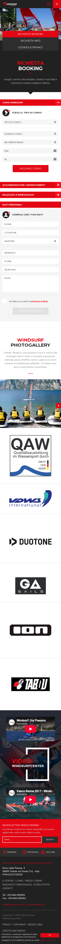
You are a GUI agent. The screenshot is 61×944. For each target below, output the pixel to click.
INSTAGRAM (32, 852)
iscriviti (50, 839)
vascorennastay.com (35, 904)
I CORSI (19, 881)
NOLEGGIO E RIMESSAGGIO (17, 884)
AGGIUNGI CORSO (30, 168)
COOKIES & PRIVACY (30, 47)
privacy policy (39, 301)
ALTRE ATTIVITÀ (41, 884)
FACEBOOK (12, 852)
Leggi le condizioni (47, 940)
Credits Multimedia (13, 931)
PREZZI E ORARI (33, 881)
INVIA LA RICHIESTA (30, 311)
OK (50, 935)
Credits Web (34, 924)
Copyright (19, 924)
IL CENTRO (8, 881)
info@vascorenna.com (13, 904)
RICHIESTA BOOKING (30, 34)
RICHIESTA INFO (31, 40)
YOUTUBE (50, 852)
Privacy (7, 924)
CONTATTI (7, 888)
